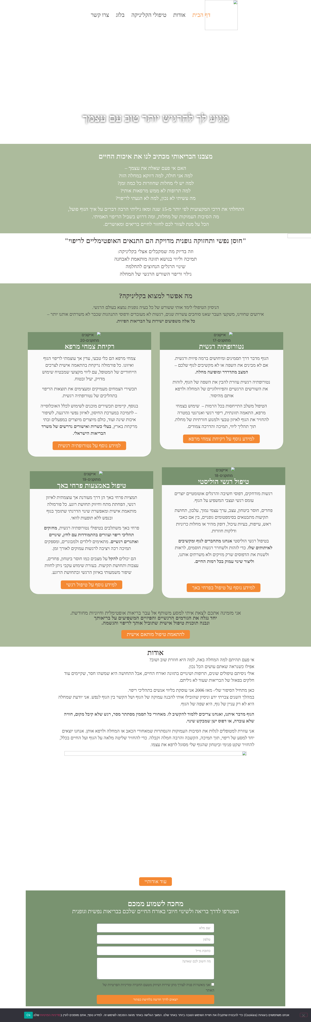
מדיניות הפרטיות (50, 1015)
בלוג (120, 15)
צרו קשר (100, 15)
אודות (179, 15)
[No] (304, 1015)
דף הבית (201, 15)
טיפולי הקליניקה (148, 15)
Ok (28, 1015)
